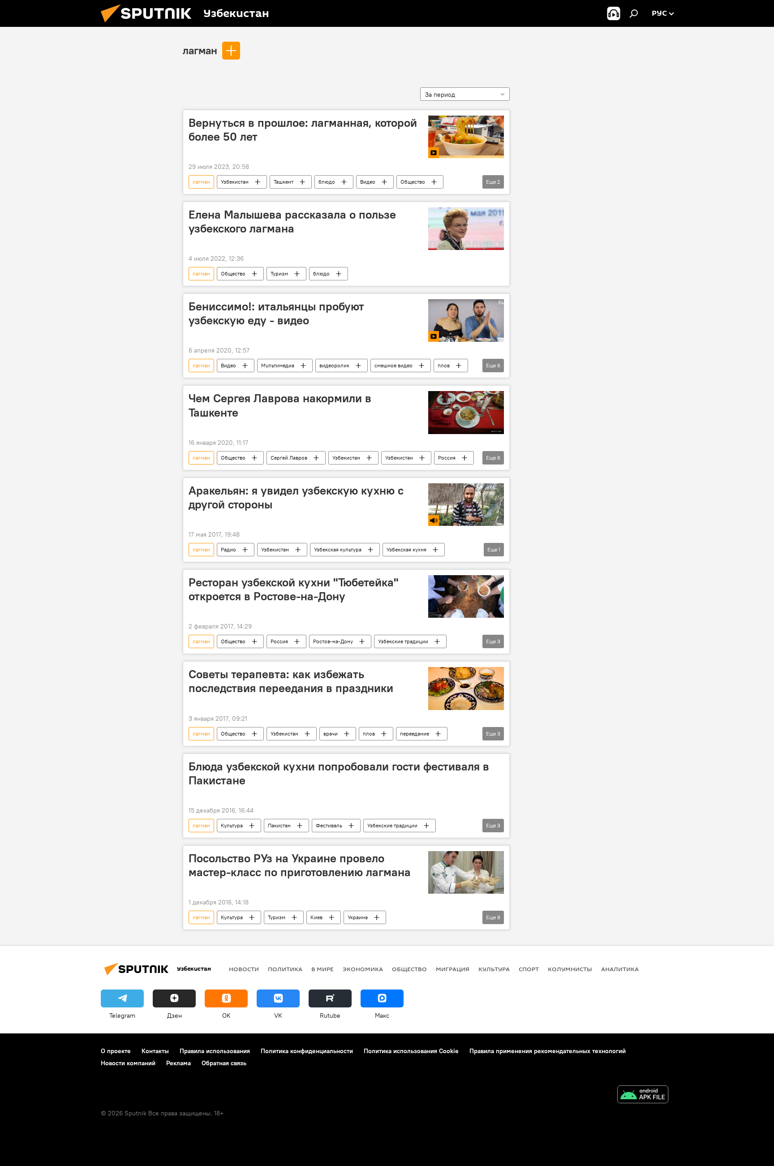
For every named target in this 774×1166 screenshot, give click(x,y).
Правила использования (215, 1051)
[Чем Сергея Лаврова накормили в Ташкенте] (466, 412)
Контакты (155, 1051)
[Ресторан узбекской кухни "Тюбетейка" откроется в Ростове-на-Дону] (466, 596)
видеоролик (334, 365)
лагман (200, 50)
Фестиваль (329, 825)
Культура (232, 825)
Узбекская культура (337, 549)
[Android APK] (642, 1095)
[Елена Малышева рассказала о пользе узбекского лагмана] (466, 228)
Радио (228, 549)
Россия (447, 457)
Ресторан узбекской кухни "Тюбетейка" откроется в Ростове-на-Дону (293, 589)
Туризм (279, 273)
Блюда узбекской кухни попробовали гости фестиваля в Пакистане (339, 773)
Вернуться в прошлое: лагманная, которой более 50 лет (303, 130)
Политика (285, 969)
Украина (358, 917)
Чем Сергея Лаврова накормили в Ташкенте (280, 405)
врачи (330, 733)
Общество (412, 181)
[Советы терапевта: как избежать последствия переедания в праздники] (466, 688)
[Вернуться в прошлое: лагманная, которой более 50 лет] (466, 137)
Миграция (452, 969)
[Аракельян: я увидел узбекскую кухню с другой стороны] (466, 504)
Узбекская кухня (406, 549)
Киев (316, 917)
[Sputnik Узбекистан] (149, 25)
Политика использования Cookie (411, 1051)
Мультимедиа (277, 365)
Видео (367, 181)
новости (244, 969)
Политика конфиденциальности (307, 1051)
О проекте (116, 1051)
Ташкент (283, 181)
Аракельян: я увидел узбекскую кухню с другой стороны (296, 497)
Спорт (529, 969)
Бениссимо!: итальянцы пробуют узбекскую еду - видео (276, 313)
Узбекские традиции (403, 641)
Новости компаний (128, 1063)
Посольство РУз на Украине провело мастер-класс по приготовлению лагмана (300, 865)
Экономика (363, 969)
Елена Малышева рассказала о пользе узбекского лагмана (292, 221)
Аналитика (620, 969)
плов (444, 365)
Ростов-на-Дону (333, 641)
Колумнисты (570, 969)
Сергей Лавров (289, 457)
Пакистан (279, 825)
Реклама (178, 1063)
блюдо (326, 181)
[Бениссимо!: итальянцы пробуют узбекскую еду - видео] (466, 320)
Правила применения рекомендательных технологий (547, 1051)
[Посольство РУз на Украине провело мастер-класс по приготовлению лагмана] (466, 872)
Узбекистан (235, 181)
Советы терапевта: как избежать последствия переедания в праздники (291, 681)
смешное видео (393, 365)
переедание (414, 733)
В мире (322, 969)
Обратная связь (224, 1063)
